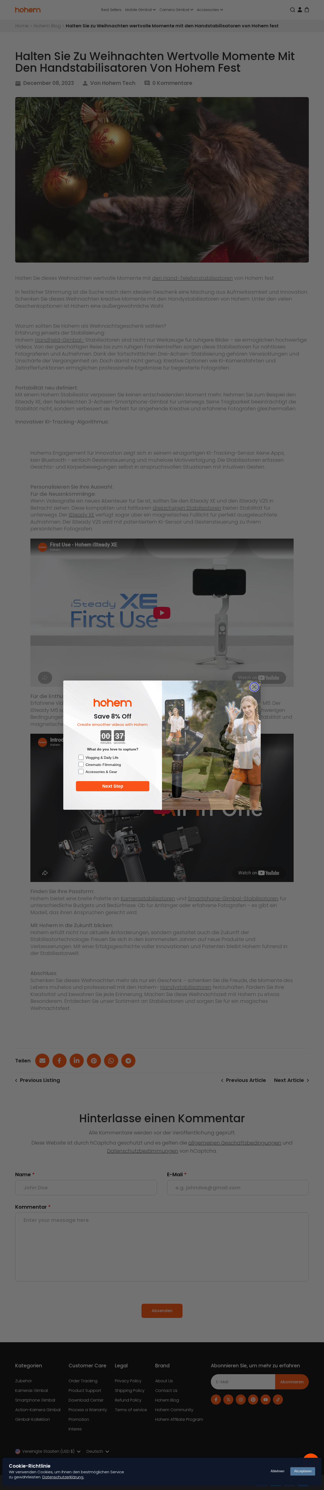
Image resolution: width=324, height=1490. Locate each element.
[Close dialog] (254, 687)
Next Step (112, 786)
